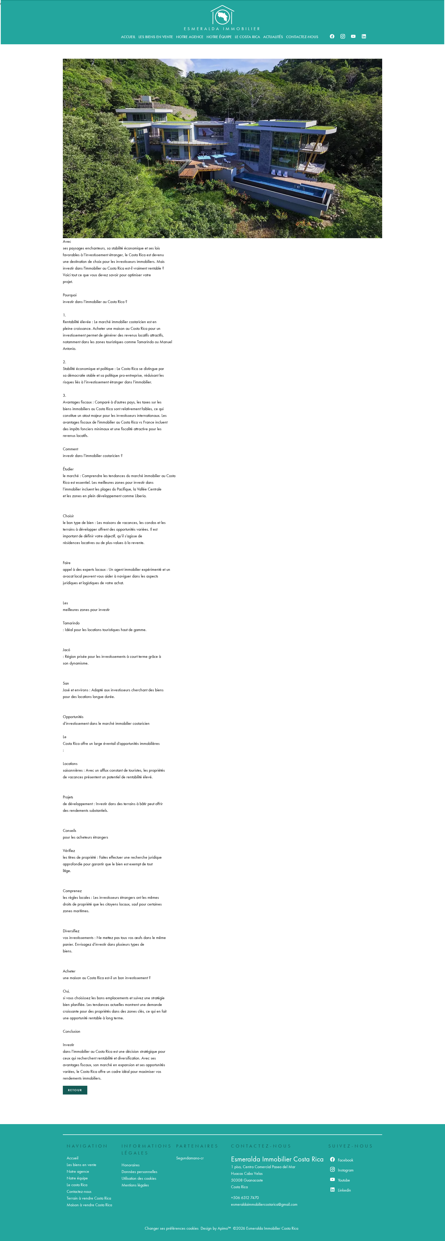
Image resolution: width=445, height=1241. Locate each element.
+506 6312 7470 (245, 1197)
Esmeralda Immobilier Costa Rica (277, 1159)
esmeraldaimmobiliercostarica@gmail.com (264, 1204)
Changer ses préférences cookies (172, 1228)
